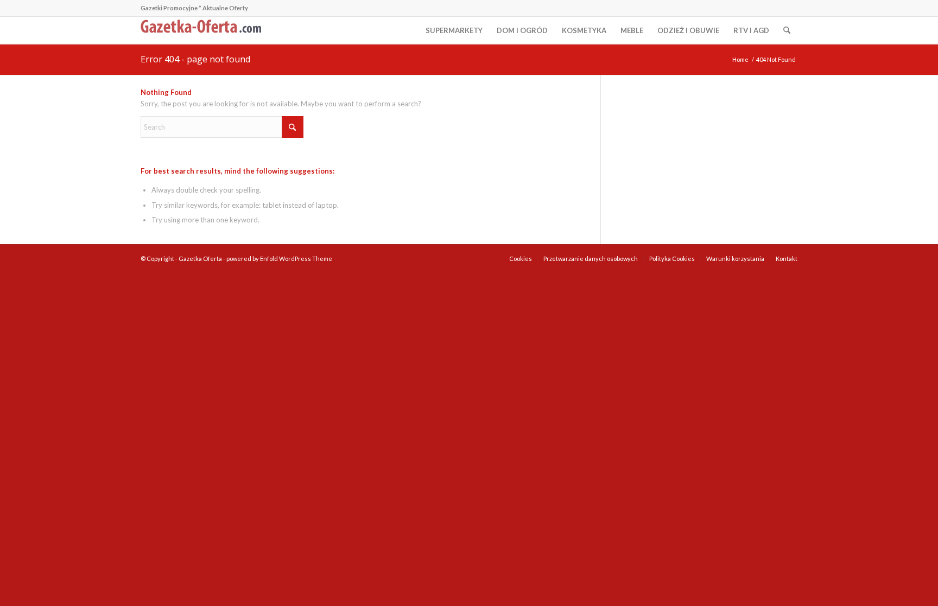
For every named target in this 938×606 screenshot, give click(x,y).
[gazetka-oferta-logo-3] (203, 30)
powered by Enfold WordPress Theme (279, 258)
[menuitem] (454, 30)
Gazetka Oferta (200, 258)
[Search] (786, 30)
